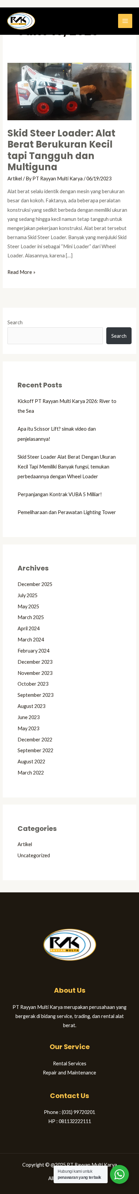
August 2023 (31, 706)
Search (15, 322)
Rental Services (69, 1063)
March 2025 (31, 617)
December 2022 (35, 739)
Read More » (21, 271)
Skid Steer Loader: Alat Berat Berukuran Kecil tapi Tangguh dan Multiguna (61, 150)
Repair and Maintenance (69, 1072)
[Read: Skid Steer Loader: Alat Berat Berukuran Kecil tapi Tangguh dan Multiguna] (69, 91)
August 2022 (31, 761)
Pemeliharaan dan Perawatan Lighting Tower (67, 512)
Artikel (14, 178)
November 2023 (35, 673)
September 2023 (35, 695)
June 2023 (28, 717)
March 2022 (31, 773)
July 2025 (27, 595)
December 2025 (35, 584)
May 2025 (28, 606)
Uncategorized (34, 855)
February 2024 (33, 651)
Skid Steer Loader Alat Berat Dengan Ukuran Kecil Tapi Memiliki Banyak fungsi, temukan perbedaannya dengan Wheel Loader (67, 466)
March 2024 (31, 639)
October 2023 (33, 684)
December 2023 (35, 662)
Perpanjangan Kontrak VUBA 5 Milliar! (60, 494)
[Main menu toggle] (125, 21)
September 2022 (35, 750)
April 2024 (28, 628)
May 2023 (28, 728)
